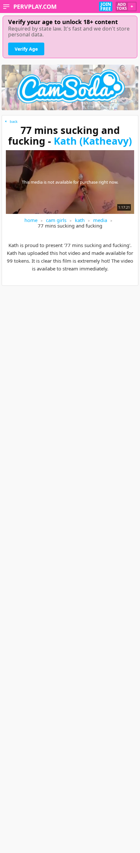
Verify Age (26, 49)
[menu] (6, 6)
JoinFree (105, 6)
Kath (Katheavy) (93, 141)
